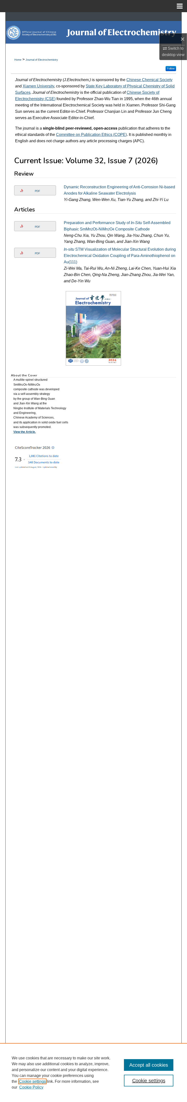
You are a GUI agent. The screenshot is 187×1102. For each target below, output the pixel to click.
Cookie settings (32, 1081)
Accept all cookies (148, 1065)
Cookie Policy (31, 1087)
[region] (93, 1072)
